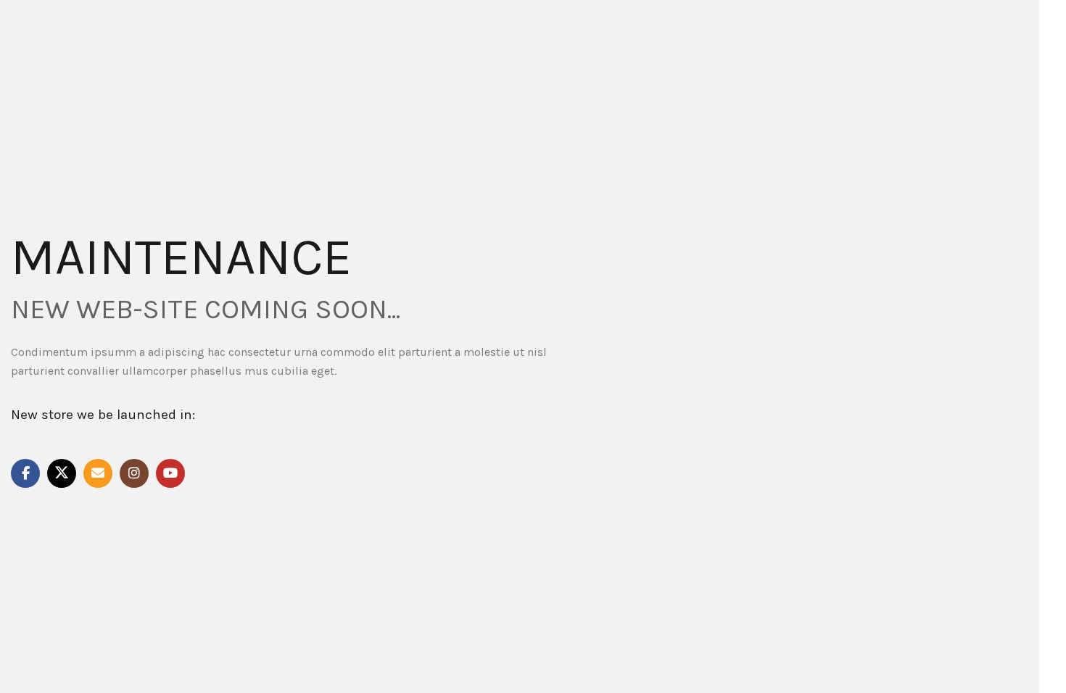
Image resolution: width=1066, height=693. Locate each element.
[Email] (97, 473)
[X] (61, 473)
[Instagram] (134, 473)
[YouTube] (170, 473)
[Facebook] (25, 473)
